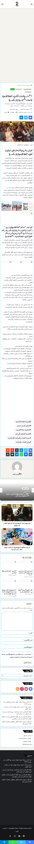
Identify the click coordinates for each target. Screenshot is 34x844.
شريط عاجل (28, 92)
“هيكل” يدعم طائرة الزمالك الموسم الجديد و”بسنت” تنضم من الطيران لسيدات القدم (17, 495)
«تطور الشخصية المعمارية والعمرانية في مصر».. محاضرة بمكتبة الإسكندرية (25, 591)
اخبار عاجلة (18, 89)
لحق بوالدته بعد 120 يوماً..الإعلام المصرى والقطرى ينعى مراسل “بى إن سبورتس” (25, 573)
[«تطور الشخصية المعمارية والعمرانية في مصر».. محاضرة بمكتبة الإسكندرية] (25, 584)
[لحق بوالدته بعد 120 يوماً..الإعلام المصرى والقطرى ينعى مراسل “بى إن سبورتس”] (25, 565)
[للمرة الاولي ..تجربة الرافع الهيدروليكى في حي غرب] (9, 565)
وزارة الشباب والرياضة (23, 442)
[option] (17, 490)
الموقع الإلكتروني (28, 647)
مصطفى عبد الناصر (25, 109)
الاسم (30, 633)
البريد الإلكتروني (27, 640)
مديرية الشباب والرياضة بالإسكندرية (19, 438)
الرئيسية (28, 85)
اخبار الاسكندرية (21, 85)
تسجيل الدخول (27, 735)
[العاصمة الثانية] (17, 4)
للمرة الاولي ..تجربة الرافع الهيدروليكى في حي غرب (9, 572)
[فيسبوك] (30, 450)
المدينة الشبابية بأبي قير (22, 434)
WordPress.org (26, 744)
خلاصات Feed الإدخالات (24, 738)
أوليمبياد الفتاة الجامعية (23, 422)
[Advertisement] (17, 27)
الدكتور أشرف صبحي (23, 426)
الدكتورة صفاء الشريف (23, 430)
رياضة (12, 89)
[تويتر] (26, 450)
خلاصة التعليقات (27, 741)
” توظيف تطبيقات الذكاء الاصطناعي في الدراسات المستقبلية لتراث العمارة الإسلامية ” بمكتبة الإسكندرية (9, 591)
